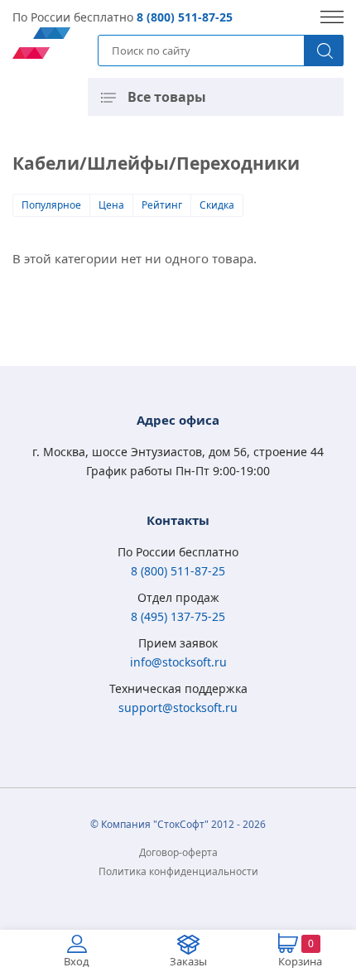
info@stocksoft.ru (178, 662)
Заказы (188, 961)
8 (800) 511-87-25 (185, 17)
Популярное (51, 205)
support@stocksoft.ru (178, 707)
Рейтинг (162, 205)
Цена (111, 205)
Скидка (217, 205)
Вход (76, 961)
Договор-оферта (178, 852)
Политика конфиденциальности (178, 871)
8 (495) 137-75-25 (178, 616)
